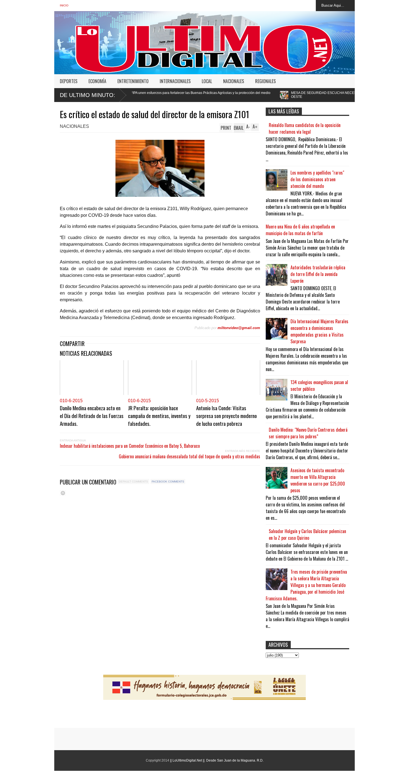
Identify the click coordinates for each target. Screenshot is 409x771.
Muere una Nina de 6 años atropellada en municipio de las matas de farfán (300, 230)
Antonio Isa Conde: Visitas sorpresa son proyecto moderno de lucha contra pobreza (226, 415)
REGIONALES (265, 81)
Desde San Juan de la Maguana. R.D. (234, 760)
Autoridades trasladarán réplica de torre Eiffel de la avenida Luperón (317, 274)
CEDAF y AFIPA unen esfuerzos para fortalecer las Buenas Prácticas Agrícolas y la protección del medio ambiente (148, 95)
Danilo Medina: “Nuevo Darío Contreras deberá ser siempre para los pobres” (308, 433)
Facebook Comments (168, 481)
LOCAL (207, 81)
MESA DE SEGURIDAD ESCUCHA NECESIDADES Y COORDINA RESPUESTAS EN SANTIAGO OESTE (320, 95)
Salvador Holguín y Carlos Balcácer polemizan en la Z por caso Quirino (307, 534)
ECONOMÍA (97, 81)
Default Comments (133, 481)
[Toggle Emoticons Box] (63, 493)
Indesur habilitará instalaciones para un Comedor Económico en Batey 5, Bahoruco (130, 445)
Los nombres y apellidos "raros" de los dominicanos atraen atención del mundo (317, 179)
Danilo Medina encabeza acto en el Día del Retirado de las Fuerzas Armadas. (92, 415)
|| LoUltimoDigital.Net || (187, 760)
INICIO (64, 5)
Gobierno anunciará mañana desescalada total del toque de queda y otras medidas (189, 456)
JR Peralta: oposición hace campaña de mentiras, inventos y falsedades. (159, 415)
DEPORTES (68, 81)
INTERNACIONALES (175, 81)
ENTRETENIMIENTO (133, 81)
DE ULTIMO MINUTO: (87, 95)
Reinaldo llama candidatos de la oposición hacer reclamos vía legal (305, 128)
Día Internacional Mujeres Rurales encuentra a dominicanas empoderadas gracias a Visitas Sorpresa (319, 331)
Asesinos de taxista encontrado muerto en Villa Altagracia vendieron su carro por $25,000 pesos (317, 480)
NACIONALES (233, 81)
